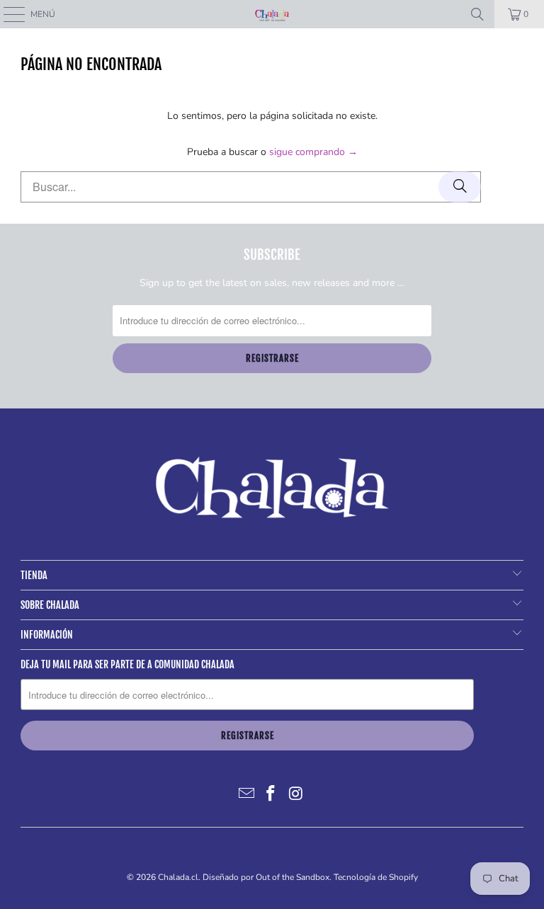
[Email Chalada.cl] (246, 794)
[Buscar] (477, 14)
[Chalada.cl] (272, 14)
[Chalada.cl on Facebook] (271, 794)
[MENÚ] (7, 14)
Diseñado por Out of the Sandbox (266, 877)
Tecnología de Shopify (376, 877)
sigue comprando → (313, 152)
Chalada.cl (178, 877)
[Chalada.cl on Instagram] (296, 794)
